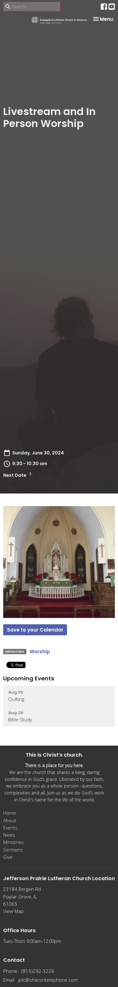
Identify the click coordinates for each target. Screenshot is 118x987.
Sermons (13, 849)
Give (8, 857)
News (9, 835)
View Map (13, 911)
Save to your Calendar (35, 629)
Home (9, 813)
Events (10, 827)
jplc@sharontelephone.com (48, 980)
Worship (40, 651)
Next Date (15, 475)
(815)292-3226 (37, 971)
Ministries (13, 842)
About (9, 820)
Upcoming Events (28, 678)
